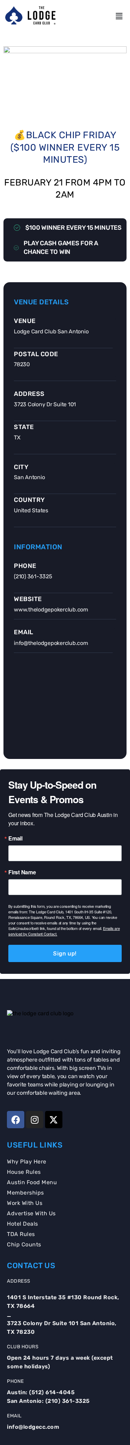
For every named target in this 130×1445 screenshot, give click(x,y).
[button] (119, 16)
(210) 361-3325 (67, 1401)
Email (15, 838)
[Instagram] (34, 1119)
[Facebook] (15, 1119)
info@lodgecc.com (33, 1427)
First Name (22, 872)
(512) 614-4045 (52, 1392)
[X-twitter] (53, 1119)
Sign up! (65, 953)
